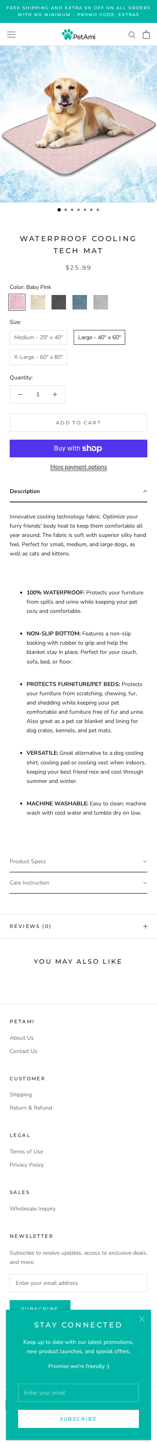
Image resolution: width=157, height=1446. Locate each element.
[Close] (142, 1319)
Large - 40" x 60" (99, 337)
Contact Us (23, 1051)
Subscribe (78, 1419)
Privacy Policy (27, 1165)
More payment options (78, 467)
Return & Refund (31, 1108)
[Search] (132, 34)
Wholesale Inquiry (33, 1209)
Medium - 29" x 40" (38, 337)
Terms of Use (26, 1151)
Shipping (21, 1094)
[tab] (78, 491)
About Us (22, 1038)
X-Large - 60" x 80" (38, 357)
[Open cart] (146, 35)
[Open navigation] (11, 34)
